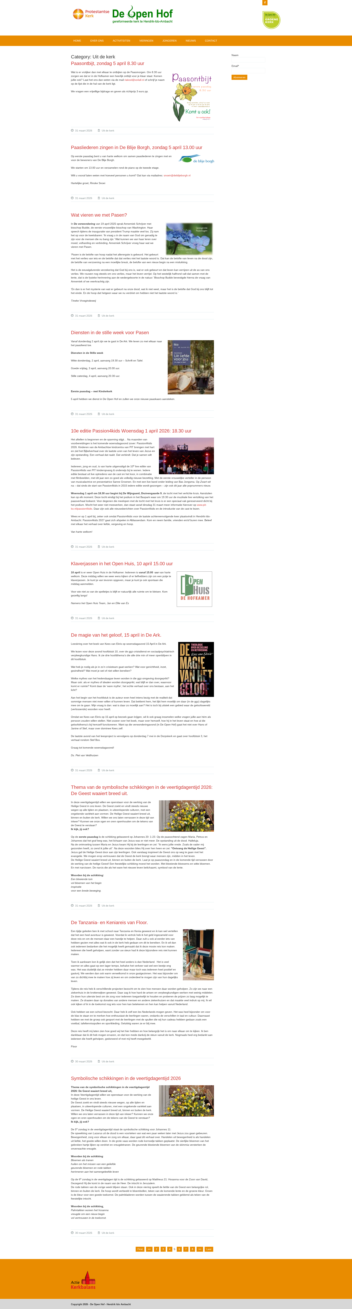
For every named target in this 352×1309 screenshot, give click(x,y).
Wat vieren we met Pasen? (99, 215)
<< (149, 1249)
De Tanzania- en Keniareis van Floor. (110, 922)
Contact (211, 40)
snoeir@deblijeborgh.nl (177, 175)
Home (77, 40)
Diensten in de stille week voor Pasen (110, 332)
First (140, 1249)
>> (199, 1249)
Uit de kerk (108, 130)
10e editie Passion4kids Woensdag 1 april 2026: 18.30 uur (131, 431)
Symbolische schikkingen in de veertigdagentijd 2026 (126, 1078)
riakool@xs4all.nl (134, 79)
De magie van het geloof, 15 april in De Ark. (116, 635)
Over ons (97, 40)
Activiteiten (121, 40)
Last (208, 1249)
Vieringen (146, 40)
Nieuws (191, 40)
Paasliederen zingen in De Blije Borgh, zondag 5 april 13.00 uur (136, 147)
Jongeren (169, 40)
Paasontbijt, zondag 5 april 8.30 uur (107, 63)
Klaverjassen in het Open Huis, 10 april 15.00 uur (122, 563)
